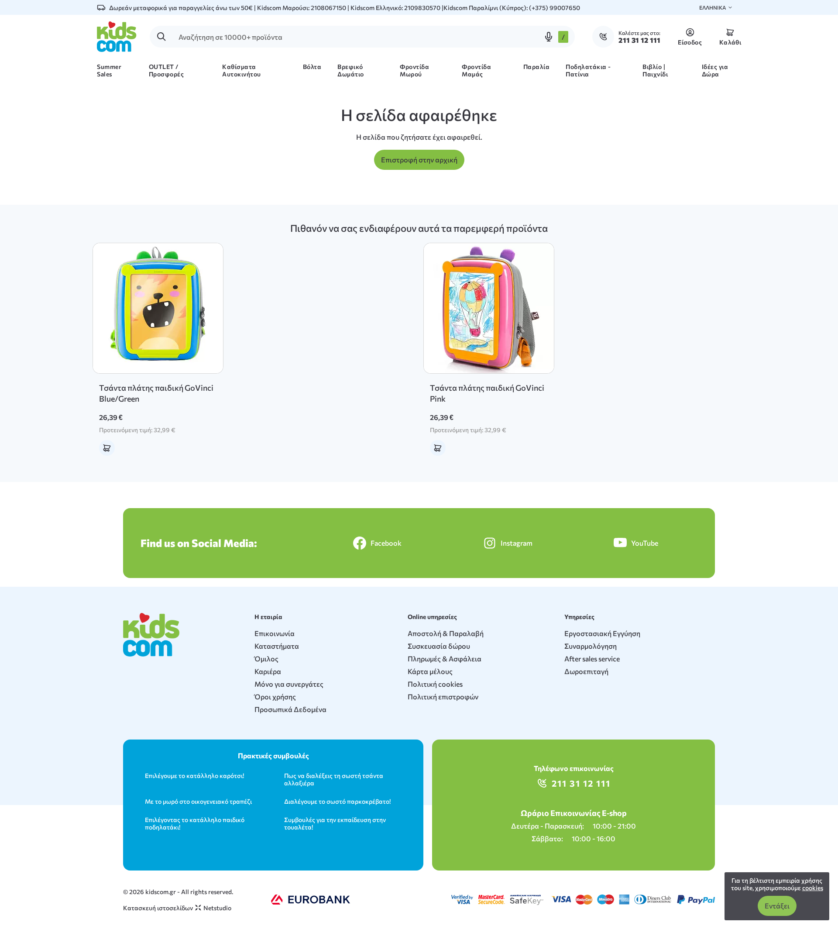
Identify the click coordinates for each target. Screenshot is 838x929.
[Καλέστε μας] (605, 37)
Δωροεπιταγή (586, 671)
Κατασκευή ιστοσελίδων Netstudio (177, 908)
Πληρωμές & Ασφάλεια (444, 658)
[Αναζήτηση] (161, 36)
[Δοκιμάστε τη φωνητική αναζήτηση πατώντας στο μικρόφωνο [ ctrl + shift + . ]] (548, 36)
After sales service (592, 658)
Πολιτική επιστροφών (443, 696)
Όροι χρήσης (275, 696)
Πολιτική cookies (435, 684)
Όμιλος (266, 658)
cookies (812, 887)
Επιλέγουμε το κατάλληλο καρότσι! (194, 775)
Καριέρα (267, 671)
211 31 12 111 (581, 783)
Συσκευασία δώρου (439, 646)
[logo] (117, 36)
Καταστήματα (276, 646)
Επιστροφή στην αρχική (419, 159)
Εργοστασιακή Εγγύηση (602, 633)
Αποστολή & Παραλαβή (446, 633)
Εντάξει (777, 905)
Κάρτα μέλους (430, 671)
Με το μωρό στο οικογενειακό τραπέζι (198, 801)
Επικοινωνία (274, 633)
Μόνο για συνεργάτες (288, 684)
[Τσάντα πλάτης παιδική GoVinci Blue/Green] (158, 308)
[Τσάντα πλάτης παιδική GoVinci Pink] (488, 308)
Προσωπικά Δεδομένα (290, 709)
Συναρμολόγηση (590, 646)
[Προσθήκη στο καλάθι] (107, 448)
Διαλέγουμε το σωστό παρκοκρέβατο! (337, 801)
